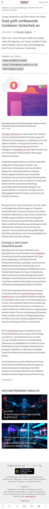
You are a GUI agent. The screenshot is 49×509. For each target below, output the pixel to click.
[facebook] (3, 506)
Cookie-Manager (12, 477)
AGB (21, 477)
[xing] (17, 506)
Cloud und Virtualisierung (19, 8)
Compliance (40, 253)
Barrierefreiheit (40, 479)
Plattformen (5, 8)
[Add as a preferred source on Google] (24, 471)
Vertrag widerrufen (35, 477)
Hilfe (25, 477)
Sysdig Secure (21, 150)
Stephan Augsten (24, 32)
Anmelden (43, 2)
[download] (39, 506)
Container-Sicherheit (11, 134)
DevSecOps (13, 331)
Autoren (38, 482)
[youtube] (33, 465)
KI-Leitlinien (29, 482)
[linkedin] (24, 506)
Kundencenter (8, 479)
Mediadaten (18, 479)
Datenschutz (28, 479)
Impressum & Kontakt (16, 482)
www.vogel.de (30, 496)
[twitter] (10, 506)
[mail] (32, 506)
